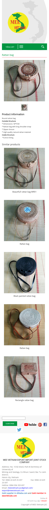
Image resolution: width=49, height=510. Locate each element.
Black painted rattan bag (24, 296)
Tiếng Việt (10, 47)
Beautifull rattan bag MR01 (24, 191)
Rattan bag (24, 243)
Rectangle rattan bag (24, 400)
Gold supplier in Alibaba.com (14, 493)
